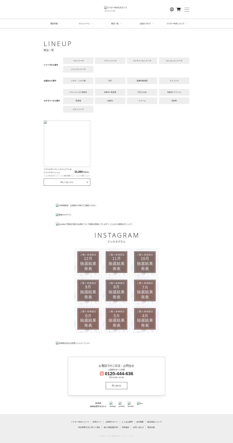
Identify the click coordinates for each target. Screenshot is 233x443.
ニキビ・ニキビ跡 (78, 81)
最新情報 (54, 24)
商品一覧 (115, 24)
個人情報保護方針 (111, 427)
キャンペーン (84, 24)
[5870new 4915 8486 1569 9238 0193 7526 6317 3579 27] (145, 262)
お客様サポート (111, 422)
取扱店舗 (151, 427)
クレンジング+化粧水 (78, 92)
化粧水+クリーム (174, 92)
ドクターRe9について (175, 24)
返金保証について (154, 422)
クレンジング (78, 109)
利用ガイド (97, 422)
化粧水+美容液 (110, 92)
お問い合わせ (138, 427)
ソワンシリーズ (110, 61)
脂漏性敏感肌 (142, 81)
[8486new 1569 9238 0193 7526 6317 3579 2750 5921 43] (116, 290)
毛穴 (110, 81)
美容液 (78, 101)
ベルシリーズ (78, 61)
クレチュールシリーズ (142, 61)
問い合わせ (116, 386)
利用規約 (125, 427)
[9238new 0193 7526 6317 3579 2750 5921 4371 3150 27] (88, 319)
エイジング (174, 81)
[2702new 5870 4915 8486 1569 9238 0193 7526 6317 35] (116, 262)
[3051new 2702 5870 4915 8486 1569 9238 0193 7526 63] (88, 262)
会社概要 (140, 422)
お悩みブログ (145, 24)
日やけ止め (142, 92)
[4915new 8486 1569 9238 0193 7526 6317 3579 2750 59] (88, 290)
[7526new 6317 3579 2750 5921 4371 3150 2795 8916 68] (145, 319)
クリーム (142, 101)
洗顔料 (174, 101)
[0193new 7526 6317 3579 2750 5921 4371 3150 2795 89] (116, 319)
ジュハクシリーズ (78, 69)
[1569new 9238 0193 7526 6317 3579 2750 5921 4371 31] (145, 290)
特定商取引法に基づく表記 (89, 427)
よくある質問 (127, 422)
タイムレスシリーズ (174, 61)
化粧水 (110, 101)
